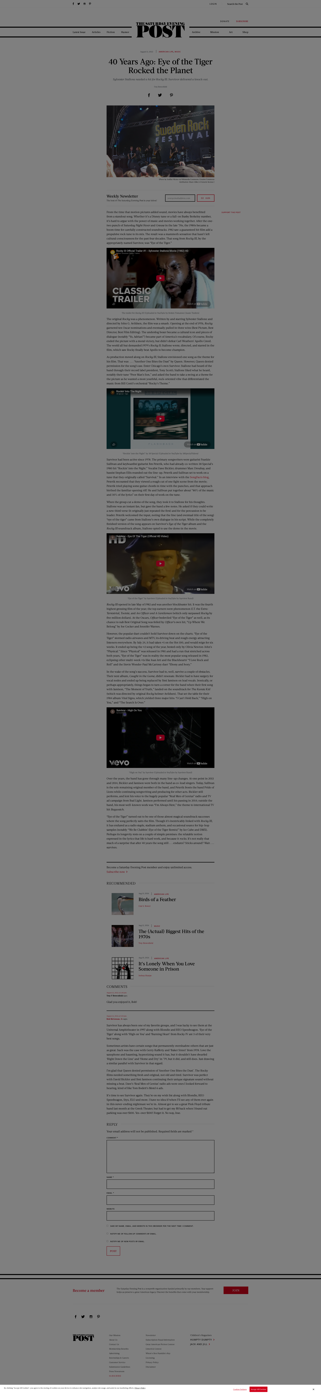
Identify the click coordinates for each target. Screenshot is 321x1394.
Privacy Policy (140, 1388)
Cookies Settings (240, 1389)
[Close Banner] (313, 1389)
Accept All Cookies (258, 1389)
